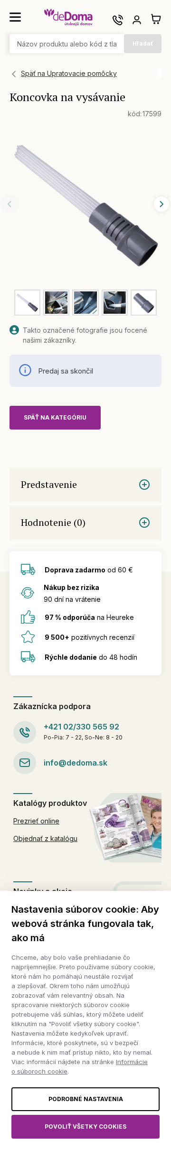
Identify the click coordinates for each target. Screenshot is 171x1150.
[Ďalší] (161, 204)
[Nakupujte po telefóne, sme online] (118, 20)
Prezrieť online (36, 821)
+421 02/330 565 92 (81, 726)
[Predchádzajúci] (9, 204)
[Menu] (15, 17)
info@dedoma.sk (75, 762)
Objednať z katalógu (45, 838)
